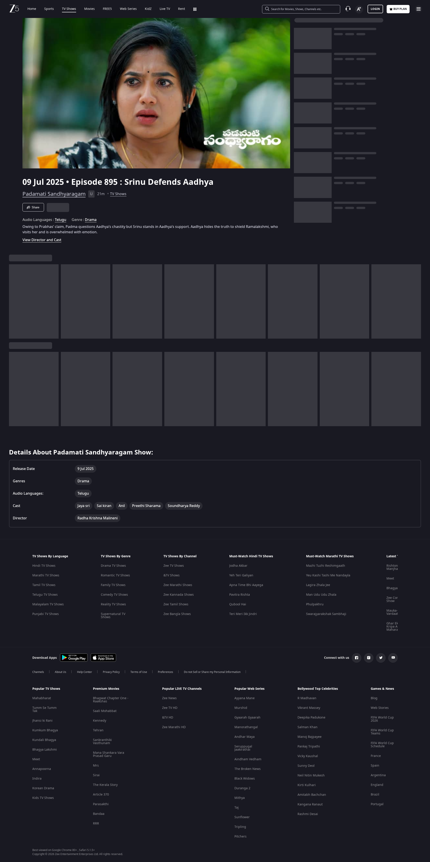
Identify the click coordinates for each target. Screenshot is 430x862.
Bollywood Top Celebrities (318, 689)
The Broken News (247, 769)
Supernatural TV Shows (113, 615)
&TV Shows (171, 575)
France (376, 756)
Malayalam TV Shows (48, 604)
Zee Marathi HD (174, 727)
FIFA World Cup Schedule (382, 745)
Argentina (378, 775)
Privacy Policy (111, 672)
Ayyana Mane (244, 698)
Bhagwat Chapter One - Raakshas (110, 700)
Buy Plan (400, 9)
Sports (49, 9)
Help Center (84, 672)
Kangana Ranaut (310, 804)
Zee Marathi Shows (177, 585)
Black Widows (244, 778)
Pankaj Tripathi (309, 746)
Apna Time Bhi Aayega (246, 585)
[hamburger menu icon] (418, 9)
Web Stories (380, 707)
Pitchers (240, 836)
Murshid (240, 707)
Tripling (240, 827)
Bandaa (98, 813)
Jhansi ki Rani (42, 720)
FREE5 (107, 9)
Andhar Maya (244, 736)
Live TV (165, 9)
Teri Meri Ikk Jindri (243, 614)
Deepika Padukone (311, 717)
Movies (89, 9)
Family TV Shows (113, 585)
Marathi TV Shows (45, 575)
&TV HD (167, 717)
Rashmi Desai (308, 814)
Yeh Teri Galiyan (241, 575)
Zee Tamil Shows (175, 604)
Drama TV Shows (113, 565)
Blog (374, 698)
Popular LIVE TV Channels (182, 689)
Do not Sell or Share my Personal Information (212, 672)
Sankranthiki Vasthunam (102, 741)
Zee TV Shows (173, 565)
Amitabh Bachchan (312, 794)
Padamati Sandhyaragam (54, 194)
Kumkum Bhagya (45, 730)
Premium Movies (106, 689)
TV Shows (69, 9)
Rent (181, 9)
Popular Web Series (249, 689)
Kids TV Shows (43, 798)
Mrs (96, 765)
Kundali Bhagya (44, 740)
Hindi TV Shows (43, 565)
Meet (390, 578)
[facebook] (356, 658)
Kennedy (99, 720)
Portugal (377, 804)
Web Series (128, 9)
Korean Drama (43, 788)
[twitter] (381, 658)
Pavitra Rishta (239, 594)
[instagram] (368, 658)
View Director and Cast (41, 240)
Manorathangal (246, 727)
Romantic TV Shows (115, 575)
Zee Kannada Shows (178, 594)
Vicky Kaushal (308, 756)
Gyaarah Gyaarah (247, 717)
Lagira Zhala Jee (318, 585)
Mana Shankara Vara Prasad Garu (108, 754)
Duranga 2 (242, 788)
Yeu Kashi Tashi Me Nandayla (328, 575)
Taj (236, 807)
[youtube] (393, 658)
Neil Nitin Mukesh (311, 775)
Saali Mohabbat (105, 711)
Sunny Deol (306, 765)
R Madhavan (307, 698)
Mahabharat (41, 698)
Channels (38, 672)
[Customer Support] (348, 9)
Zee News (169, 698)
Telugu (60, 219)
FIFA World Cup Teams (382, 732)
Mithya (239, 798)
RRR (96, 823)
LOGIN (375, 9)
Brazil (375, 794)
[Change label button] (359, 9)
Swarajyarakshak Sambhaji (326, 614)
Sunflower (242, 817)
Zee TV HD (169, 707)
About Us (60, 672)
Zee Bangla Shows (177, 614)
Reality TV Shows (113, 604)
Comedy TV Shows (114, 594)
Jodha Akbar (238, 565)
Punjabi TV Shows (45, 614)
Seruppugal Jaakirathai (243, 748)
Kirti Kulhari (307, 785)
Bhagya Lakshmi (44, 749)
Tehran (98, 730)
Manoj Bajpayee (310, 736)
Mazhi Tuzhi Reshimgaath (325, 565)
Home (31, 9)
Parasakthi (101, 804)
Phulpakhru (315, 604)
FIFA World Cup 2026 (382, 719)
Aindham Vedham (247, 759)
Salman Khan (308, 727)
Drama (91, 219)
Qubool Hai (237, 604)
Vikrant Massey (309, 707)
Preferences (165, 672)
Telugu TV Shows (45, 594)
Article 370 (101, 794)
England (377, 785)
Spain (375, 765)
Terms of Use (138, 672)
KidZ (148, 9)
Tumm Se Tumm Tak (44, 709)
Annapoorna (41, 769)
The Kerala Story (105, 785)
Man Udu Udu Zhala (321, 594)
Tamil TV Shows (43, 585)
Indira (37, 778)
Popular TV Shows (46, 689)
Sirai (96, 775)
